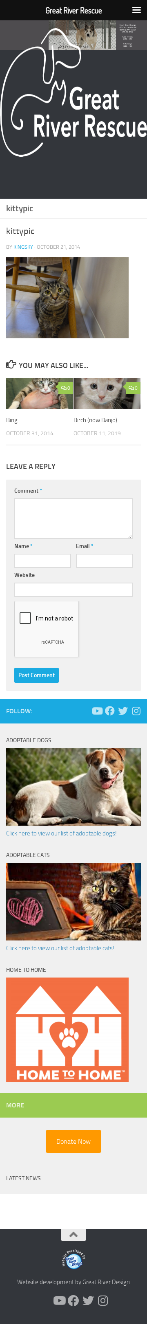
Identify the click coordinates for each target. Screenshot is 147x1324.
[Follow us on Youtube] (97, 711)
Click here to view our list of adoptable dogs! (61, 833)
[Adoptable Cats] (73, 938)
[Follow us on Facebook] (110, 711)
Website (24, 575)
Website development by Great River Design (73, 1282)
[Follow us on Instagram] (136, 711)
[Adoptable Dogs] (73, 823)
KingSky (23, 247)
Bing (12, 420)
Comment (28, 490)
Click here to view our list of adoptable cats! (60, 948)
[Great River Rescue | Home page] (73, 92)
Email (85, 546)
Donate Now (73, 1141)
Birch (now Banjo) (95, 420)
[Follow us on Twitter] (123, 711)
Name (23, 546)
